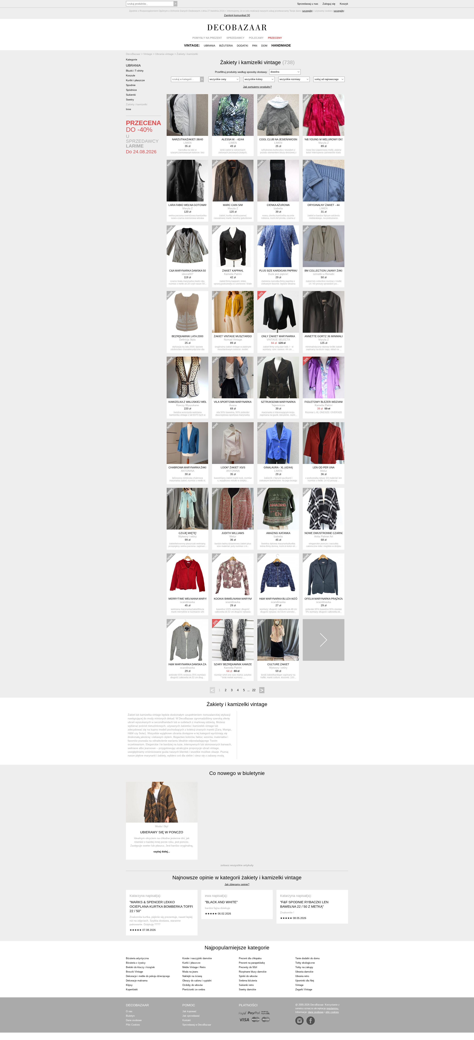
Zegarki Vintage (303, 989)
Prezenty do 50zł (248, 967)
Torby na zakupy (304, 967)
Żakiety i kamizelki (136, 104)
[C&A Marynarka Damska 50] (187, 246)
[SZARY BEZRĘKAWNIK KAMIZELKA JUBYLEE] (233, 640)
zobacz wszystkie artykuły (237, 865)
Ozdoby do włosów (192, 985)
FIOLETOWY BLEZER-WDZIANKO (325, 401)
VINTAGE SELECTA (278, 339)
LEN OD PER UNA (323, 467)
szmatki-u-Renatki (323, 273)
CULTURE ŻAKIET (278, 664)
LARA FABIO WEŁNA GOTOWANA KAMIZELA (195, 205)
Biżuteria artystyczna (137, 958)
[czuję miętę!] (187, 509)
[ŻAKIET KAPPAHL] (233, 246)
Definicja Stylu (187, 339)
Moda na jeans (190, 971)
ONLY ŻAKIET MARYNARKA (278, 336)
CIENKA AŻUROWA (278, 205)
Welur (323, 470)
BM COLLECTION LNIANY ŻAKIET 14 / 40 (330, 270)
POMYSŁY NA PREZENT (207, 37)
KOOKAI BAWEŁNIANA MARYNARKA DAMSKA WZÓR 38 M (249, 598)
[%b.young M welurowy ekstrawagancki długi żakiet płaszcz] (323, 115)
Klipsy (129, 985)
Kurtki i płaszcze (135, 80)
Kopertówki (132, 989)
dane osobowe (315, 1012)
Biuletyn (130, 1015)
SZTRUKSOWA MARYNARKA (278, 401)
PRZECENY (275, 37)
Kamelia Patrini (233, 273)
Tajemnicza (278, 405)
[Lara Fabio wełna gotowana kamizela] (187, 180)
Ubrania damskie (304, 971)
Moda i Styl (161, 826)
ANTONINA (187, 470)
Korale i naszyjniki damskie (197, 958)
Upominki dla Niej (304, 980)
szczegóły (307, 11)
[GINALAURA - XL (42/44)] (278, 443)
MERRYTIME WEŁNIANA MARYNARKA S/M (194, 598)
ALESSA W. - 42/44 (233, 139)
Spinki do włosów (248, 976)
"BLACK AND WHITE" (221, 902)
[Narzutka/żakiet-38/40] (187, 115)
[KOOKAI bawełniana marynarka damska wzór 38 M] (233, 574)
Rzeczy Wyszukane (187, 405)
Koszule (130, 75)
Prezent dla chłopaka (250, 958)
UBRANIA (209, 45)
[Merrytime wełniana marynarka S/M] (187, 574)
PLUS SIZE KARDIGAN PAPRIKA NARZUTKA (285, 270)
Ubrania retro (302, 976)
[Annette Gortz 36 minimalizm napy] (323, 312)
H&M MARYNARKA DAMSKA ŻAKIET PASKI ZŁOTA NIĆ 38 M (204, 664)
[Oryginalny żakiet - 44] (323, 180)
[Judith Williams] (233, 509)
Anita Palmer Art (323, 536)
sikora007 (187, 273)
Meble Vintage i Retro (194, 967)
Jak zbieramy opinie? (237, 884)
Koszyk (344, 3)
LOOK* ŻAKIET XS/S (233, 467)
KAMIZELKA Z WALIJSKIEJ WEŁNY (189, 401)
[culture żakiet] (278, 640)
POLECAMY (256, 37)
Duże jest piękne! (278, 273)
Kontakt (186, 1020)
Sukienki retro (246, 985)
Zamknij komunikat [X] (237, 15)
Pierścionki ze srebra (193, 989)
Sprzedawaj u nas (307, 3)
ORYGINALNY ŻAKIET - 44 (324, 205)
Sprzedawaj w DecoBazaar (196, 1024)
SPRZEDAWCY (235, 37)
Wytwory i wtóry (187, 536)
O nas (129, 1011)
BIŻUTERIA (226, 45)
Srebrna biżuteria (248, 980)
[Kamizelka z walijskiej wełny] (187, 377)
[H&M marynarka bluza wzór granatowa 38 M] (278, 574)
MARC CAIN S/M (233, 205)
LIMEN (187, 142)
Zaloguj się (329, 3)
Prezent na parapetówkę (252, 962)
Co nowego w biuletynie (237, 773)
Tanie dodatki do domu (307, 958)
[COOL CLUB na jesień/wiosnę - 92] (278, 115)
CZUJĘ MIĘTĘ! (187, 533)
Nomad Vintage (233, 339)
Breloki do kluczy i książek (140, 967)
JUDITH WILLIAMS (233, 533)
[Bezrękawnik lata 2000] (187, 312)
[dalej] (323, 640)
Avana (233, 405)
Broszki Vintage (134, 971)
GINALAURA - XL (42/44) (278, 467)
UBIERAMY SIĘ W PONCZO (161, 832)
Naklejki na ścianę (192, 976)
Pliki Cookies (133, 1024)
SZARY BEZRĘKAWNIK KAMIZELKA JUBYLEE (241, 664)
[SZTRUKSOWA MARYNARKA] (278, 377)
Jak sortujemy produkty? (257, 86)
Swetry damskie (247, 989)
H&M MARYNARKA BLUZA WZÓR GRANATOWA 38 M (291, 598)
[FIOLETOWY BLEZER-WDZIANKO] (323, 377)
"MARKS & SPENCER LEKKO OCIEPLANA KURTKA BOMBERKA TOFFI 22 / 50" (161, 906)
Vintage (299, 985)
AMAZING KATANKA (278, 533)
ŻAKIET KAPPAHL (232, 270)
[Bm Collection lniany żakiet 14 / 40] (323, 246)
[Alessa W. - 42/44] (233, 115)
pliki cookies (332, 1012)
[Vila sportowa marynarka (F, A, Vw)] (233, 377)
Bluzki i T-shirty (134, 70)
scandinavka (187, 602)
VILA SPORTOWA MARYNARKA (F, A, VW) (239, 401)
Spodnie (131, 85)
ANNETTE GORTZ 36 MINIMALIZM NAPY (329, 336)
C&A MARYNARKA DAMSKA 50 (187, 270)
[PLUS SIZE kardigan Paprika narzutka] (278, 246)
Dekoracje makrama (136, 980)
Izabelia (278, 208)
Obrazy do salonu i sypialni (196, 980)
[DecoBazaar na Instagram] (299, 1020)
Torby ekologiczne (305, 962)
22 (254, 690)
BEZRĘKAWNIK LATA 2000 (187, 336)
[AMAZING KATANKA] (278, 509)
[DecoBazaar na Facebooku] (310, 1020)
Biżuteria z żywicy (136, 962)
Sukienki (131, 94)
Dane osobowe (134, 1020)
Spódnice (131, 89)
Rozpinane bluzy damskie (252, 971)
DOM (264, 45)
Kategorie (131, 59)
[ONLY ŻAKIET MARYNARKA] (278, 312)
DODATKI (242, 45)
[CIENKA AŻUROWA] (278, 180)
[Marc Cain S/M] (233, 180)
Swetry (130, 99)
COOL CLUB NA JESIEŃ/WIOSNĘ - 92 (281, 139)
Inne (128, 109)
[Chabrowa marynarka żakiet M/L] (187, 443)
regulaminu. (332, 1008)
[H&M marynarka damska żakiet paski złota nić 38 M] (187, 640)
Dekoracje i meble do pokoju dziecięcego (148, 976)
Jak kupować (189, 1011)
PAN (254, 45)
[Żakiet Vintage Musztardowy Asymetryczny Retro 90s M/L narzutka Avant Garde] (233, 312)
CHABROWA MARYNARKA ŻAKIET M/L (191, 467)
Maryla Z (323, 142)
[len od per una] (323, 443)
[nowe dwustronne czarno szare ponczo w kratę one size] (323, 509)
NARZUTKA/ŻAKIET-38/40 (187, 139)
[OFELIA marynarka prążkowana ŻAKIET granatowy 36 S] (323, 574)
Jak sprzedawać (191, 1015)
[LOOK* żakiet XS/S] (233, 443)
